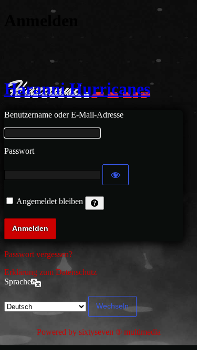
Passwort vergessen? (38, 254)
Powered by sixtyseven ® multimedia (99, 331)
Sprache (17, 281)
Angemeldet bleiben (49, 201)
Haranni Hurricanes (77, 88)
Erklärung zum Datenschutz (50, 272)
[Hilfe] (94, 203)
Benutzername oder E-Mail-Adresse (63, 114)
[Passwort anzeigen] (115, 174)
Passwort (19, 150)
